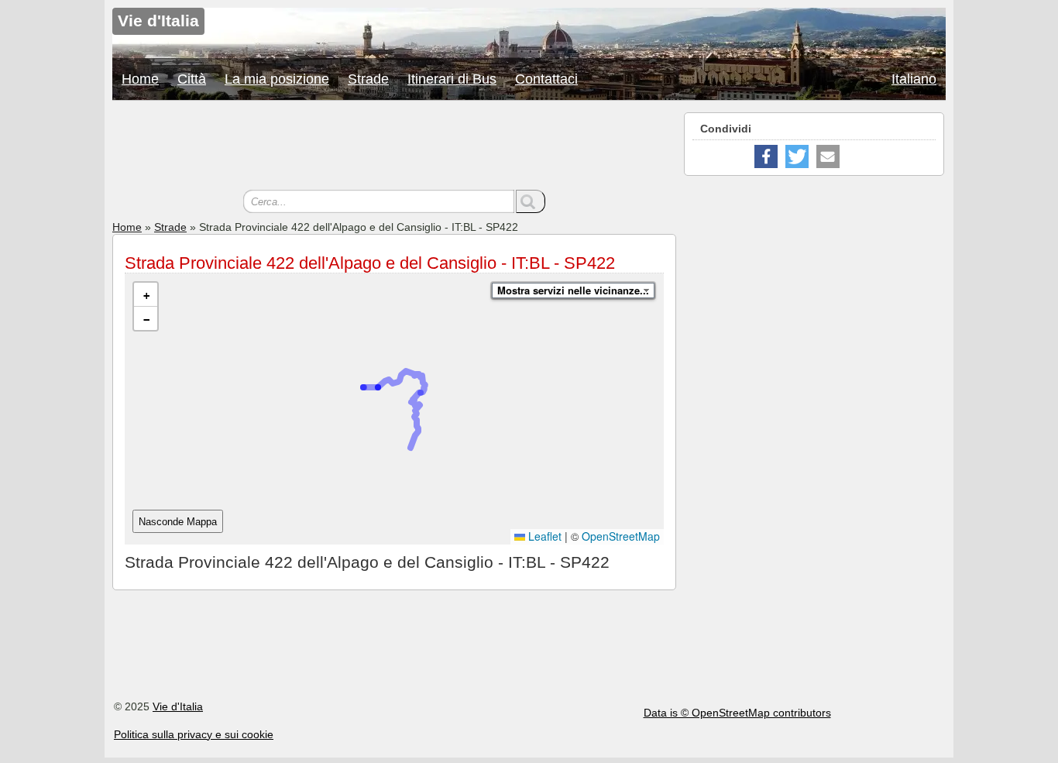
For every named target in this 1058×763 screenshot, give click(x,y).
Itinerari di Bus (451, 79)
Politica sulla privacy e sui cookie (193, 734)
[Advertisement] (394, 147)
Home (140, 79)
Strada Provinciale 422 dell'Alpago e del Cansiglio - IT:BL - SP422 (370, 263)
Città (191, 79)
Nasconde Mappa (178, 522)
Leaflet (543, 536)
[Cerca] (530, 201)
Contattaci (546, 79)
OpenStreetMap (621, 536)
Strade (368, 79)
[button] (145, 295)
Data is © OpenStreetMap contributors (737, 712)
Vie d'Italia (178, 706)
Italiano (913, 79)
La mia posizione (277, 79)
